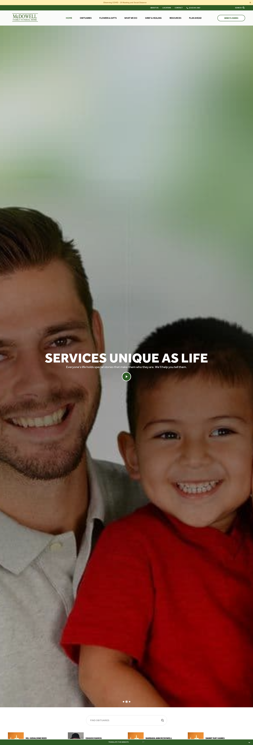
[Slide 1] (123, 701)
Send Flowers (231, 18)
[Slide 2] (126, 701)
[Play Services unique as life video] (126, 376)
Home (69, 18)
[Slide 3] (129, 701)
